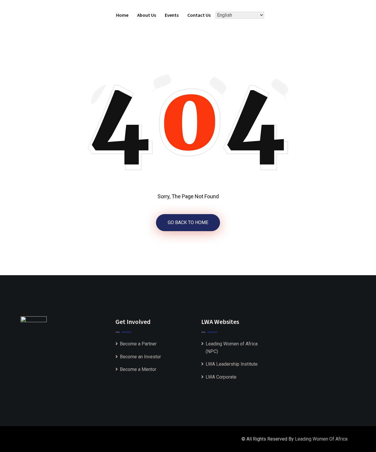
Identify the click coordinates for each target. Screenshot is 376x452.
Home (122, 15)
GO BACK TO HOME (188, 222)
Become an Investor (140, 356)
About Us (146, 15)
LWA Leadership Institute (232, 364)
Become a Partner (138, 344)
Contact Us (199, 15)
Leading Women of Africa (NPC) (232, 347)
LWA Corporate (221, 377)
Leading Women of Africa (321, 439)
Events (172, 15)
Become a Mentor (138, 369)
